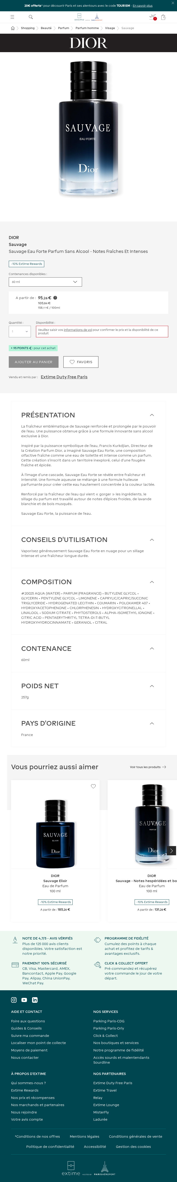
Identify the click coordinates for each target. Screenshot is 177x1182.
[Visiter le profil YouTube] (24, 1000)
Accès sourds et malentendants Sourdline (121, 1060)
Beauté (46, 28)
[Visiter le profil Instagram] (14, 1000)
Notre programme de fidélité (118, 1050)
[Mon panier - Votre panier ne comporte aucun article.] (163, 17)
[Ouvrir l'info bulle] (55, 298)
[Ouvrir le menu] (12, 17)
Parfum (63, 28)
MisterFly (101, 1112)
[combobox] (45, 282)
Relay (97, 1098)
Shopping (28, 28)
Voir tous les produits (145, 767)
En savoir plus (143, 5)
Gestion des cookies (133, 1147)
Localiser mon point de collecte (38, 1043)
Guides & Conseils (26, 1028)
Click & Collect (105, 1036)
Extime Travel (105, 1090)
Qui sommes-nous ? (28, 1083)
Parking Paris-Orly (108, 1028)
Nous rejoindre (24, 1112)
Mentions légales (84, 1136)
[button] (88, 131)
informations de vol (78, 330)
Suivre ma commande (30, 1036)
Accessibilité (95, 1147)
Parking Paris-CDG (108, 1021)
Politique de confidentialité (50, 1147)
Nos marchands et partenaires (37, 1105)
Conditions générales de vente (135, 1136)
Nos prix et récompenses (33, 1098)
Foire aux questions (28, 1021)
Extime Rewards (24, 1090)
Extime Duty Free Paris (64, 376)
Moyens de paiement (29, 1050)
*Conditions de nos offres (37, 1136)
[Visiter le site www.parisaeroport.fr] (88, 1168)
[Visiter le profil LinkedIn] (35, 1000)
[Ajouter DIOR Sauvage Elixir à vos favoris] (93, 786)
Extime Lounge (106, 1105)
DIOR (14, 237)
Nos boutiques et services (116, 1043)
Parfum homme (87, 28)
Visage (110, 28)
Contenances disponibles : (28, 274)
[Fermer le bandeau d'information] (173, 3)
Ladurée (100, 1119)
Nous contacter (25, 1057)
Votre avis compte (27, 1119)
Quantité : (16, 322)
